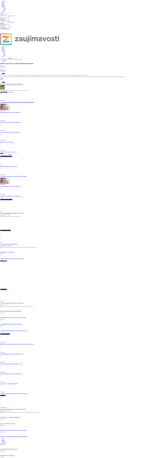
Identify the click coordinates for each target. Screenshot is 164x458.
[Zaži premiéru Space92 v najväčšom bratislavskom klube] (2, 415)
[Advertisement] (15, 31)
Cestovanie (3, 6)
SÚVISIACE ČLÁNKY (3, 92)
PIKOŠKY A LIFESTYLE (6, 156)
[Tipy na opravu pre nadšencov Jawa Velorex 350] (5, 381)
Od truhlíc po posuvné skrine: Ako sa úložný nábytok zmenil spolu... (12, 258)
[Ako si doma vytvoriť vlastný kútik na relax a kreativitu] (5, 129)
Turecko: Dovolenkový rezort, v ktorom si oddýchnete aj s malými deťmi (13, 317)
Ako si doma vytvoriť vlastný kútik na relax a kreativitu (10, 132)
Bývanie (3, 49)
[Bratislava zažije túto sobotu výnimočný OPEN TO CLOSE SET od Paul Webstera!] (2, 428)
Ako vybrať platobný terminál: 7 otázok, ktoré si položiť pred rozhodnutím (16, 102)
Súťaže (1, 211)
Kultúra (3, 3)
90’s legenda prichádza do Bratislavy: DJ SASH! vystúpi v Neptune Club (13, 409)
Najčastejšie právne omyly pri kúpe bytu (7, 252)
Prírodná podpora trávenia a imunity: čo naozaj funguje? (10, 112)
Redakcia (3, 440)
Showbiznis (3, 5)
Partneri (3, 441)
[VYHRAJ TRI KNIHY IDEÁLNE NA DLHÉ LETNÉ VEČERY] (7, 210)
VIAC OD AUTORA (10, 92)
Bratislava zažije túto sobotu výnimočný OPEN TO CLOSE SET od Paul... (13, 430)
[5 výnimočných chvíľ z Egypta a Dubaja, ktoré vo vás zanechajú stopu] (7, 300)
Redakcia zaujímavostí (3, 66)
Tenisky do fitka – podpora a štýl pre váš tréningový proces (10, 122)
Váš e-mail (9, 21)
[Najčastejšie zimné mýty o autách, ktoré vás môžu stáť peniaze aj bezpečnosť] (5, 351)
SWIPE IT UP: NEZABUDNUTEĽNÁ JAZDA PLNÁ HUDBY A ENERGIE (13, 436)
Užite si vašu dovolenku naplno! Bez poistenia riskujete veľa (10, 311)
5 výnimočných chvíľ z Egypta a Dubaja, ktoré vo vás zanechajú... (12, 303)
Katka (4, 9)
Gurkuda (1, 304)
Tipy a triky (3, 61)
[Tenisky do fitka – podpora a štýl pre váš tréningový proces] (5, 119)
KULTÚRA (2, 395)
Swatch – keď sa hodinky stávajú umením (7, 423)
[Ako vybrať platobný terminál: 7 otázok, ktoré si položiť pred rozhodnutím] (5, 99)
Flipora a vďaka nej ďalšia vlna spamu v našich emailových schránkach (13, 84)
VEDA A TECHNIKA (5, 334)
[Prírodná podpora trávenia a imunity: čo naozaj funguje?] (5, 183)
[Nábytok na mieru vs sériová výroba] (5, 139)
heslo (9, 16)
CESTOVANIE (3, 289)
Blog (2, 7)
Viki (4, 8)
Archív (5, 10)
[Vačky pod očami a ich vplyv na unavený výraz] (5, 149)
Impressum (3, 439)
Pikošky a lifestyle (4, 1)
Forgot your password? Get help (4, 18)
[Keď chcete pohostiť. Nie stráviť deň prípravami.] (7, 241)
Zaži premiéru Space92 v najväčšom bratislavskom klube (10, 417)
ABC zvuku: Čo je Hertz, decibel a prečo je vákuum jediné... (10, 373)
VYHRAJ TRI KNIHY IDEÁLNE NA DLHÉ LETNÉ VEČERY (11, 213)
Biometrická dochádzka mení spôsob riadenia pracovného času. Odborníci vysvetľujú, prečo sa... (17, 344)
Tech (2, 2)
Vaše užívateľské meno (11, 15)
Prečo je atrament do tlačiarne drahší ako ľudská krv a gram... (11, 363)
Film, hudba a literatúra (3, 407)
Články (1, 164)
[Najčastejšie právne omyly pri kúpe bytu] (2, 250)
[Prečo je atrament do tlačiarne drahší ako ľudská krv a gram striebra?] (5, 361)
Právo (3, 11)
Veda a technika (2, 342)
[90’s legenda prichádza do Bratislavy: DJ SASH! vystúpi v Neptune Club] (7, 406)
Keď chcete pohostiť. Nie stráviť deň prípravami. (9, 166)
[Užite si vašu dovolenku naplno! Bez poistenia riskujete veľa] (2, 309)
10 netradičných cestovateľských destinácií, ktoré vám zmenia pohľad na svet (13, 330)
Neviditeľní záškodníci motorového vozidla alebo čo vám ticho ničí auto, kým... (14, 393)
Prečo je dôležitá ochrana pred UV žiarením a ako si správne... (11, 324)
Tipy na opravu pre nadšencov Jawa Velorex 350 (9, 383)
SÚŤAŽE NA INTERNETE (6, 199)
